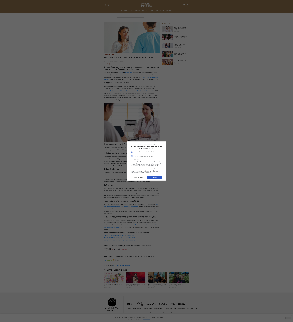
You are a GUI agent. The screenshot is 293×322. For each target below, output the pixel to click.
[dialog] (146, 161)
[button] (146, 159)
